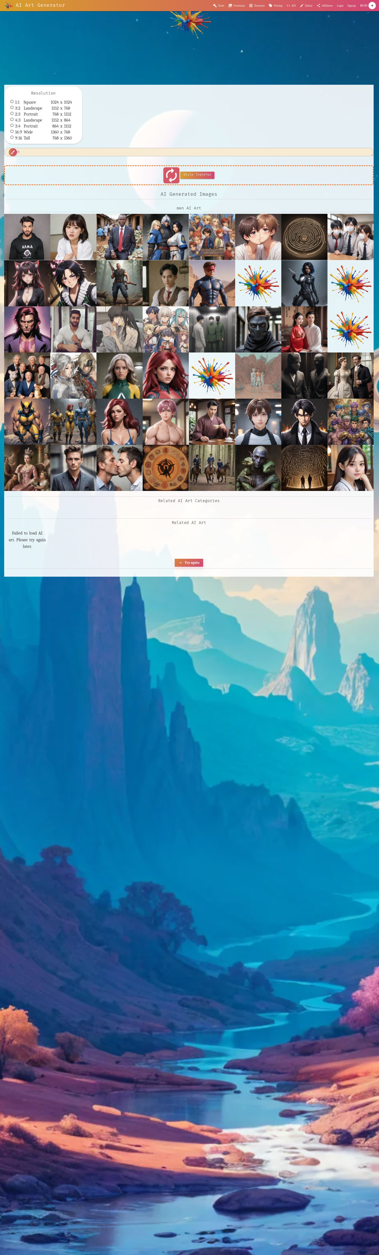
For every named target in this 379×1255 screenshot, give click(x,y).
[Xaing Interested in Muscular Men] (166, 422)
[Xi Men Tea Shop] (212, 422)
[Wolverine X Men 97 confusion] (27, 422)
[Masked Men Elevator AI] (212, 329)
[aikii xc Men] (258, 237)
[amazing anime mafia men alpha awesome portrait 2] (304, 422)
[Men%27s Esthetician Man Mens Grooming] (350, 329)
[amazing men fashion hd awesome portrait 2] (73, 468)
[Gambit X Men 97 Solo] (27, 329)
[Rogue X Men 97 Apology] (119, 375)
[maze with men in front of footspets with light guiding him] (304, 237)
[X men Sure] (119, 422)
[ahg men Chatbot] (258, 422)
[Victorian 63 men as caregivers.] (350, 375)
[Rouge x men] (166, 375)
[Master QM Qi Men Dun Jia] (304, 329)
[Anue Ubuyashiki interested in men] (73, 283)
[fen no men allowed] (350, 468)
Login (340, 5)
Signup (352, 5)
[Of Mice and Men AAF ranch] (27, 375)
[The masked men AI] (304, 375)
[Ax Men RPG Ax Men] (119, 283)
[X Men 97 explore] (73, 422)
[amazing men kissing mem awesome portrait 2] (119, 468)
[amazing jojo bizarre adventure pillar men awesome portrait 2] (350, 422)
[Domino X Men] (304, 283)
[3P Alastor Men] (27, 283)
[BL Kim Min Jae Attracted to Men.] (166, 283)
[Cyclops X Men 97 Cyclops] (212, 283)
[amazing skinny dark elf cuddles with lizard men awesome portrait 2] (258, 468)
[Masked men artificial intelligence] (258, 329)
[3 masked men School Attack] (350, 237)
